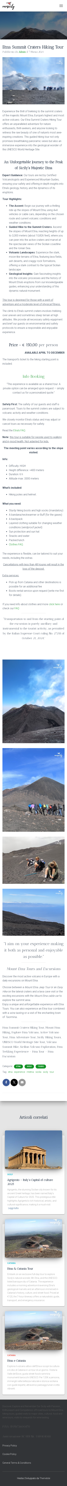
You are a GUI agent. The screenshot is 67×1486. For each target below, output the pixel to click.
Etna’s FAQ (19, 430)
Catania (11, 1263)
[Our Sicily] (9, 6)
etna (10, 1072)
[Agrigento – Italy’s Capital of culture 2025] (33, 1149)
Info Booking (34, 376)
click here (54, 604)
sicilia (38, 1072)
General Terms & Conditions (16, 1463)
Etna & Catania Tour (20, 1268)
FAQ (16, 608)
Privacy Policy (9, 1445)
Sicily (29, 1066)
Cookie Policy (9, 1454)
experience (19, 1072)
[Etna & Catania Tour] (33, 1238)
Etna (18, 1066)
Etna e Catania (16, 1360)
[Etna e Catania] (33, 1330)
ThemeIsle (45, 1478)
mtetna (30, 1072)
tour (52, 1072)
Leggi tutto (13, 1208)
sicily (45, 1072)
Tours (41, 1066)
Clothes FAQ (16, 544)
